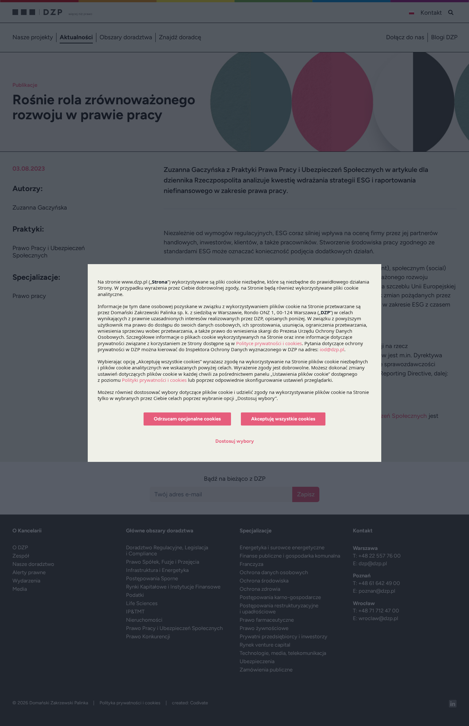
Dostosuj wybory (234, 441)
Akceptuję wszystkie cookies (283, 419)
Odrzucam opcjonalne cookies (187, 419)
